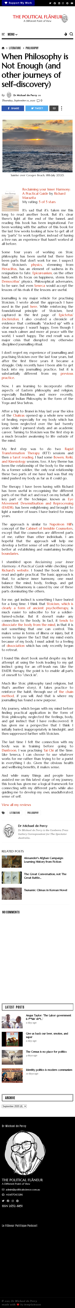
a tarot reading (21, 457)
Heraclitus (9, 269)
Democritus (10, 281)
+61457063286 (14, 1194)
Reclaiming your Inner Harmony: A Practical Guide (46, 191)
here (33, 306)
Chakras (19, 415)
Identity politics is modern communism (49, 1069)
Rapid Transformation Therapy (37, 451)
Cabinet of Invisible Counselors (49, 528)
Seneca (39, 285)
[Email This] (53, 108)
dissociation (15, 646)
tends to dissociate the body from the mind (37, 622)
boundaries (10, 553)
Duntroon (9, 750)
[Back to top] (66, 1299)
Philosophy (32, 48)
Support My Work (20, 2)
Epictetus (66, 315)
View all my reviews (16, 805)
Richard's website (15, 570)
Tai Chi (48, 750)
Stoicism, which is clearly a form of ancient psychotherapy (37, 606)
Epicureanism (42, 273)
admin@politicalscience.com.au (22, 1189)
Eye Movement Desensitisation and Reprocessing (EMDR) (37, 503)
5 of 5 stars (47, 202)
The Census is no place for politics (46, 1051)
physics (36, 265)
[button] (12, 34)
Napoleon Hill (60, 524)
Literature (15, 48)
